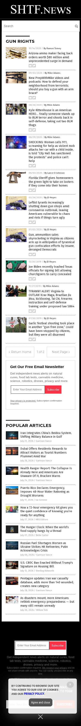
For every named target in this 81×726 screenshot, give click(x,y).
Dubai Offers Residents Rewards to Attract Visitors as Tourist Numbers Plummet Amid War (43, 452)
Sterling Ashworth (45, 570)
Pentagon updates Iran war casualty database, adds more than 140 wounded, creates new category (47, 582)
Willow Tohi (42, 610)
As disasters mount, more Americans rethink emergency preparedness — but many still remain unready (47, 601)
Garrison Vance (44, 441)
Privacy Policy (34, 693)
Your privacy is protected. (23, 400)
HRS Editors (42, 519)
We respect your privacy (54, 668)
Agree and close (40, 702)
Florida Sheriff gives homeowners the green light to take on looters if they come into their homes (51, 181)
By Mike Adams (52, 73)
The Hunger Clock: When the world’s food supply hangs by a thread (44, 529)
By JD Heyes (50, 197)
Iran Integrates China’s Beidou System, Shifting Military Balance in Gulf (46, 434)
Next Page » (61, 352)
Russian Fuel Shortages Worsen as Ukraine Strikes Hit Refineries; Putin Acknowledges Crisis (44, 546)
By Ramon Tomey (52, 48)
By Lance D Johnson (54, 173)
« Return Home (20, 352)
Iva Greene (41, 500)
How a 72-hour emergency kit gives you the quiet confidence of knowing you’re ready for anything (46, 511)
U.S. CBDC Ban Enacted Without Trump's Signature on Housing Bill (46, 564)
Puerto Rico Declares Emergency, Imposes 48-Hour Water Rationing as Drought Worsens (44, 491)
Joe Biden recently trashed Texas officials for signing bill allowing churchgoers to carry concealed (50, 270)
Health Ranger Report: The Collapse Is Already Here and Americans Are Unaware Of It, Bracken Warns (46, 472)
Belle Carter (42, 535)
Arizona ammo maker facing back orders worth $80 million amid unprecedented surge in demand (51, 57)
